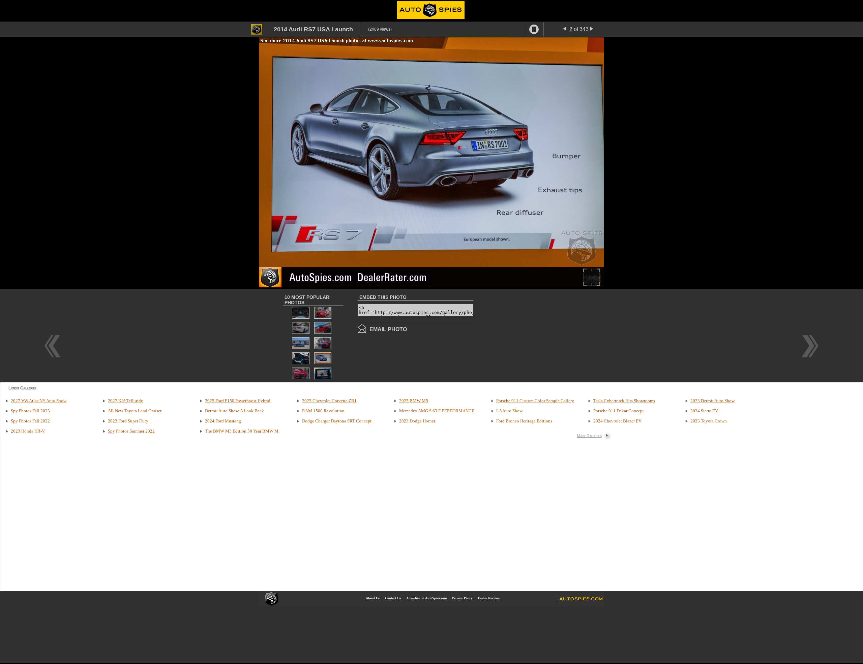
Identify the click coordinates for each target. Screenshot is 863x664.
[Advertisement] (530, 335)
